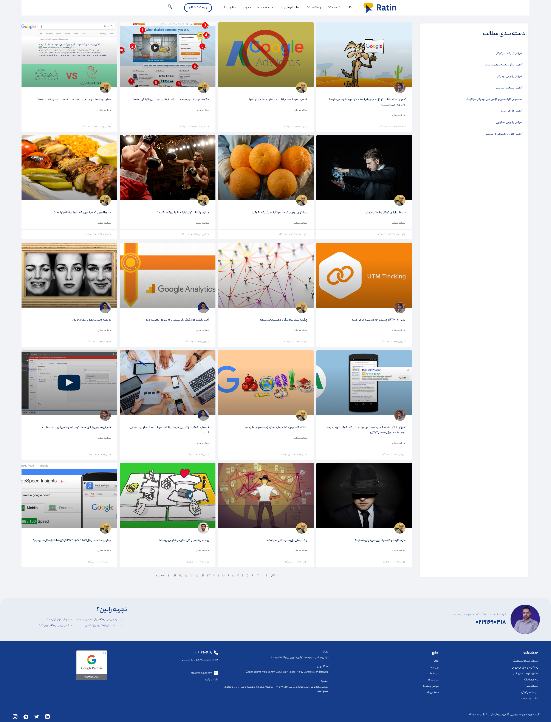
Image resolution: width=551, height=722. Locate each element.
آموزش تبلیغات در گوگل (509, 53)
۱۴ (202, 575)
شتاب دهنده (265, 7)
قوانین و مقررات (431, 686)
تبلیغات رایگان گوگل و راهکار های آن (385, 212)
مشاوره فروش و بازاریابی (525, 674)
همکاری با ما (432, 692)
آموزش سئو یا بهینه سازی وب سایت (503, 65)
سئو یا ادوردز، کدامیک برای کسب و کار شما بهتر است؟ (82, 212)
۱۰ (223, 575)
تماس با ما (229, 7)
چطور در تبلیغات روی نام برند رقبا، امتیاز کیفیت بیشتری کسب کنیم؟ (74, 100)
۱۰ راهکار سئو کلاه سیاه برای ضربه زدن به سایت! (380, 540)
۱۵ (197, 575)
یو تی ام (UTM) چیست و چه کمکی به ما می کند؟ (379, 320)
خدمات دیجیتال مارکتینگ (525, 661)
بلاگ (436, 661)
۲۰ (169, 575)
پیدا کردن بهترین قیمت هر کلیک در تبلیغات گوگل (279, 212)
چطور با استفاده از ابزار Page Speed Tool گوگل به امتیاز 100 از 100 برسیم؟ (72, 540)
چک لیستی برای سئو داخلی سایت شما (286, 540)
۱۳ (208, 575)
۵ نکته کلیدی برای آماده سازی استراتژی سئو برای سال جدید (275, 427)
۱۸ (180, 575)
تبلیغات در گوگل (529, 692)
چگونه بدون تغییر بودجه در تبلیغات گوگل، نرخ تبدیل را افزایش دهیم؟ (171, 100)
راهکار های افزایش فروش (525, 667)
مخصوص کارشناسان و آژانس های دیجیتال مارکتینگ (494, 99)
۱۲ (214, 575)
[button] (170, 7)
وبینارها (434, 667)
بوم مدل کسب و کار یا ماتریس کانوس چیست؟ (184, 540)
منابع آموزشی (291, 7)
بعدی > (160, 575)
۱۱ (218, 575)
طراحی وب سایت (530, 699)
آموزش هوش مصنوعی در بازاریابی (503, 134)
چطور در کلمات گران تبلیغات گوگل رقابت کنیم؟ (183, 212)
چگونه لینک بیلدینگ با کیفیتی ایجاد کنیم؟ (283, 320)
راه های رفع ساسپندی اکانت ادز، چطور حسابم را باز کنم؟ (278, 100)
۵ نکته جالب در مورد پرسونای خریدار (91, 320)
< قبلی (273, 575)
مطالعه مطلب (399, 116)
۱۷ (186, 575)
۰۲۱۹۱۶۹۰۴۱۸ (490, 619)
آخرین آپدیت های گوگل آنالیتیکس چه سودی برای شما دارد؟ (176, 320)
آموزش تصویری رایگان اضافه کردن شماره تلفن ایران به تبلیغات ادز (76, 427)
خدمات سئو (532, 686)
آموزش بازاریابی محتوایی (509, 122)
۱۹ (175, 575)
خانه (349, 7)
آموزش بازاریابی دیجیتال (509, 76)
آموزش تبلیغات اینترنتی (509, 88)
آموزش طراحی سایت (511, 111)
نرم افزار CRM (531, 680)
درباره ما (246, 7)
